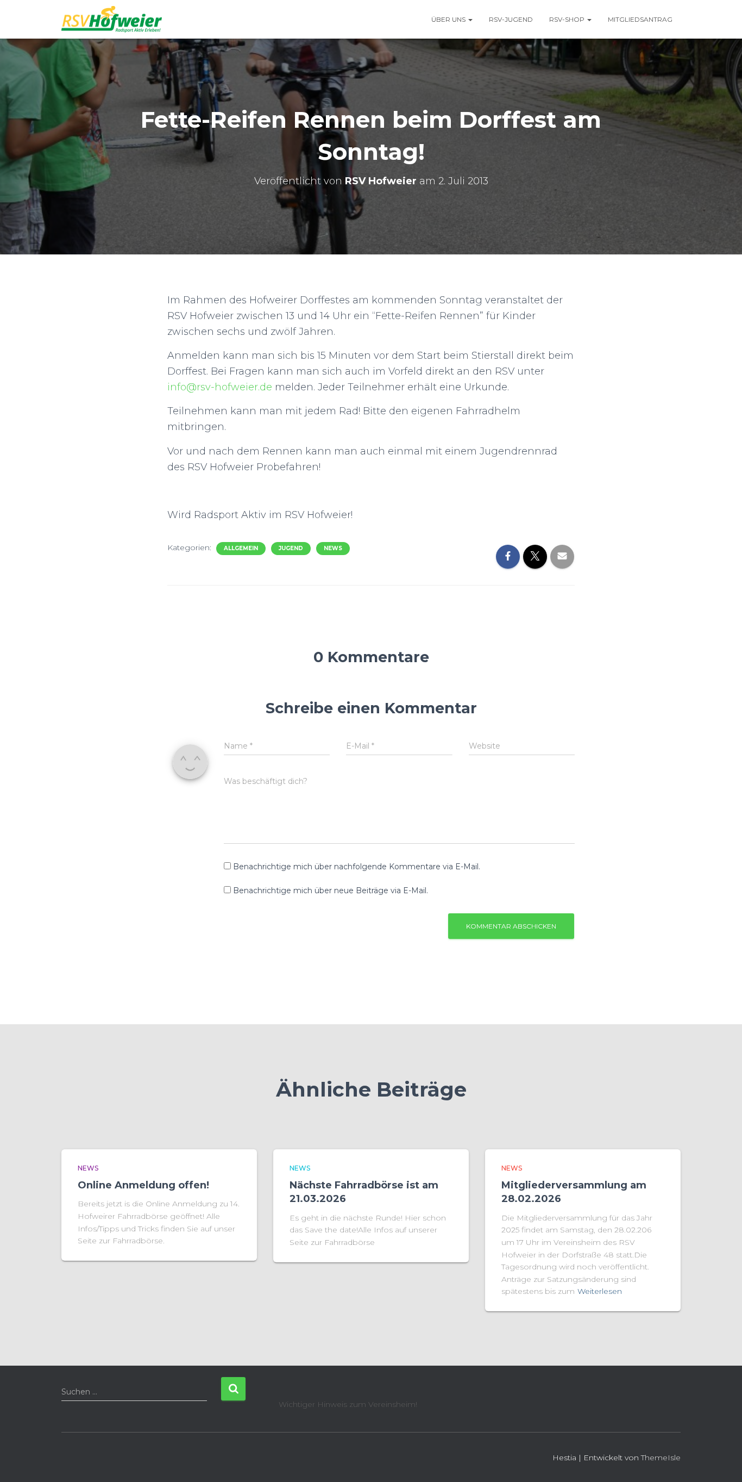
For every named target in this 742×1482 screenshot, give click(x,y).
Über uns (449, 19)
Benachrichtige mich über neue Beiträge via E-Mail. (330, 890)
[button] (470, 19)
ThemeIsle (661, 1457)
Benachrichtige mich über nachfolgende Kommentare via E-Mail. (356, 866)
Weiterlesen (599, 1291)
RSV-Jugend (511, 19)
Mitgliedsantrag (640, 19)
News (333, 548)
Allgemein (241, 548)
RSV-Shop (567, 19)
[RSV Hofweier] (111, 19)
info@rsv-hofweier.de (219, 387)
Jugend (291, 548)
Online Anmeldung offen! (143, 1185)
